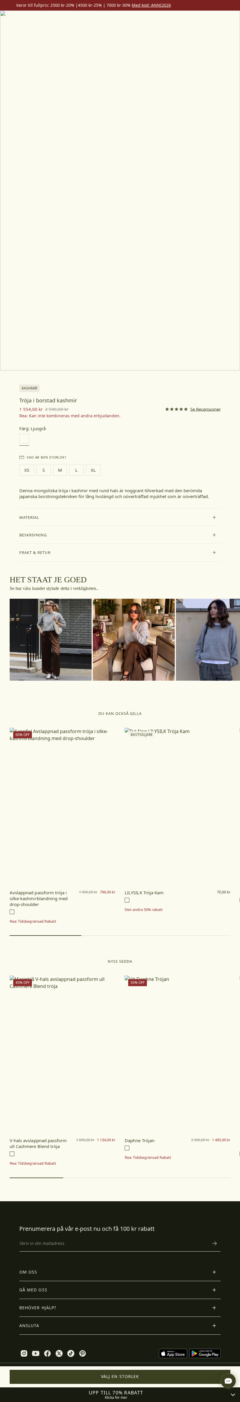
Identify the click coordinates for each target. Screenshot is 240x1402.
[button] (120, 517)
